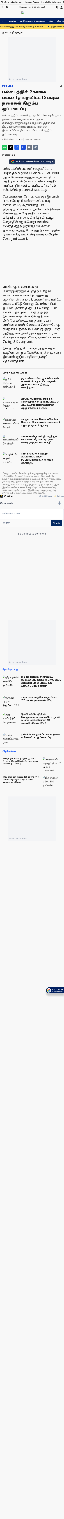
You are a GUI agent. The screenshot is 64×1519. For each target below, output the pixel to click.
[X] (10, 147)
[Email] (29, 147)
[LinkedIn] (23, 147)
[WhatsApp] (4, 147)
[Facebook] (16, 147)
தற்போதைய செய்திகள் (32, 21)
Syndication (8, 155)
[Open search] (7, 7)
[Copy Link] (35, 147)
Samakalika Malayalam (51, 2)
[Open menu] (2, 7)
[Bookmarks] (56, 7)
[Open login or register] (61, 7)
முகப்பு (12, 21)
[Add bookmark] (60, 86)
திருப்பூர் (7, 86)
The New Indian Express (12, 2)
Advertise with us (18, 79)
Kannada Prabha (32, 2)
